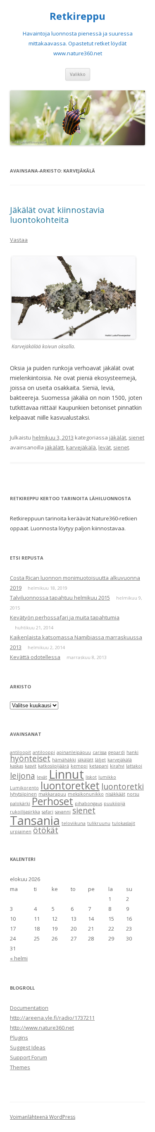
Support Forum (28, 1057)
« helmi (19, 958)
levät (104, 447)
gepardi (116, 752)
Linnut (66, 774)
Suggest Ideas (27, 1047)
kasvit (30, 766)
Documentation (29, 1007)
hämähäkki (64, 760)
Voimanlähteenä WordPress (42, 1116)
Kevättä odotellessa (35, 657)
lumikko (107, 777)
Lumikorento (24, 788)
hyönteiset (30, 758)
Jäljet (100, 760)
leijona (22, 775)
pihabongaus (88, 803)
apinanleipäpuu (74, 752)
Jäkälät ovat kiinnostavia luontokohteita (57, 214)
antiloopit (20, 752)
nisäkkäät (115, 794)
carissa (100, 752)
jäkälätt (54, 447)
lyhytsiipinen (23, 794)
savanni (63, 812)
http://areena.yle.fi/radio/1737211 (52, 1017)
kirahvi (117, 766)
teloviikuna (74, 823)
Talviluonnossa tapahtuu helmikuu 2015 (60, 597)
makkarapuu (52, 794)
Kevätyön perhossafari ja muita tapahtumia (64, 617)
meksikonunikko (86, 794)
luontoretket (70, 785)
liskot (91, 777)
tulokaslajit (123, 823)
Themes (20, 1067)
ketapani (98, 766)
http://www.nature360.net (42, 1027)
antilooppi (44, 752)
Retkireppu (77, 16)
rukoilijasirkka (25, 812)
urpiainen (20, 831)
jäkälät (117, 437)
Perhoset (52, 801)
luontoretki (122, 786)
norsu (133, 794)
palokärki (20, 803)
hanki (132, 752)
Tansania (35, 820)
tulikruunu (98, 823)
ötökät (45, 830)
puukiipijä (114, 803)
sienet (136, 437)
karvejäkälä (81, 447)
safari (47, 812)
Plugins (19, 1037)
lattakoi (134, 766)
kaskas (16, 766)
